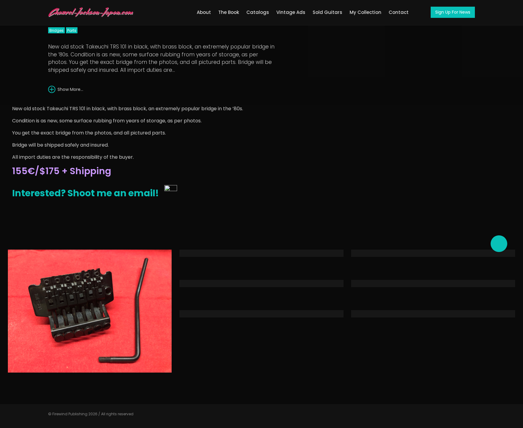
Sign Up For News (452, 12)
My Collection (365, 12)
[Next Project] (458, 75)
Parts (71, 30)
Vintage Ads (290, 12)
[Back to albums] (448, 77)
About (204, 12)
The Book (228, 12)
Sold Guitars (327, 12)
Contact (399, 12)
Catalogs (257, 12)
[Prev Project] (438, 75)
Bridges (56, 30)
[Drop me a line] (470, 416)
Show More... (69, 89)
